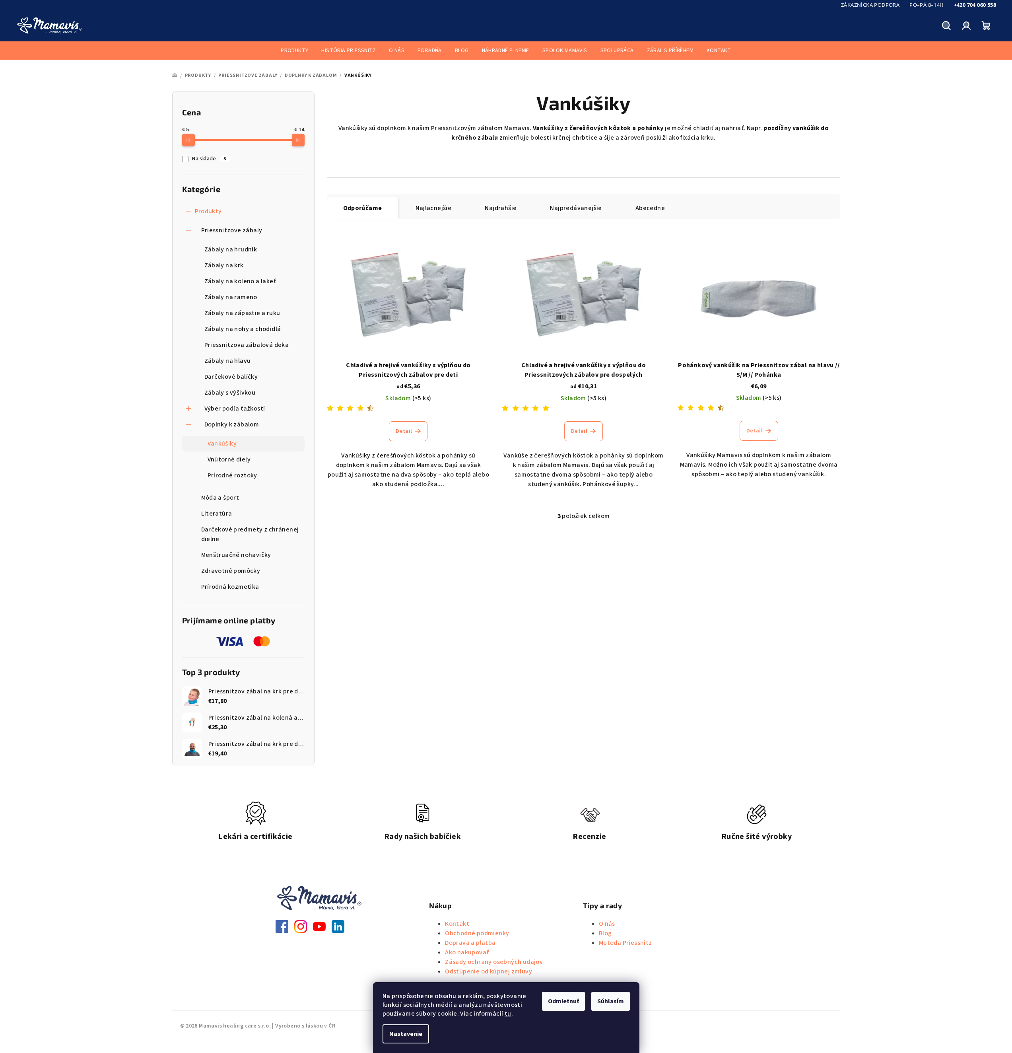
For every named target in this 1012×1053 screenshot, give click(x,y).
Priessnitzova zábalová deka (246, 345)
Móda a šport (220, 497)
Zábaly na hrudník (230, 249)
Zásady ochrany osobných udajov (494, 962)
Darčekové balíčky (231, 376)
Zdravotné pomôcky (230, 570)
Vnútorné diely (229, 459)
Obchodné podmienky (477, 933)
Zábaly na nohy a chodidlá (242, 329)
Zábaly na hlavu (227, 360)
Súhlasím (610, 1001)
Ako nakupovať (467, 952)
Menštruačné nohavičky (236, 555)
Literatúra (216, 513)
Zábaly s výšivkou (230, 392)
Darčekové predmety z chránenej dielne (250, 534)
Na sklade (209, 159)
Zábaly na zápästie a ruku (242, 313)
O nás (607, 923)
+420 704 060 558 (975, 4)
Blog (605, 933)
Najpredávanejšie (576, 208)
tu (508, 1013)
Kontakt (457, 923)
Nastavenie (405, 1034)
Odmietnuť (563, 1001)
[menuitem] (294, 50)
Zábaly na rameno (230, 297)
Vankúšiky (222, 443)
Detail (404, 431)
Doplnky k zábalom (231, 424)
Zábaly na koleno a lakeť (240, 281)
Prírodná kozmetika (230, 586)
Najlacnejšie (434, 208)
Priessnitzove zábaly (231, 230)
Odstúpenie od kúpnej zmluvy (488, 971)
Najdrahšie (501, 208)
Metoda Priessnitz (625, 942)
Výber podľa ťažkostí (234, 408)
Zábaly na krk (224, 265)
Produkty (208, 211)
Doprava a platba (470, 942)
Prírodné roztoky (232, 475)
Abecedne (650, 208)
